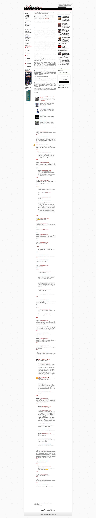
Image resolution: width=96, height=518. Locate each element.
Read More (43, 100)
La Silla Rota (50, 19)
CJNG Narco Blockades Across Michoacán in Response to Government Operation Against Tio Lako (66, 53)
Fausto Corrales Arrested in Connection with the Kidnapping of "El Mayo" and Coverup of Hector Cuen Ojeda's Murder (66, 39)
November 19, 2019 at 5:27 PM (44, 474)
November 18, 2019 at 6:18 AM (44, 234)
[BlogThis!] (35, 92)
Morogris (28, 60)
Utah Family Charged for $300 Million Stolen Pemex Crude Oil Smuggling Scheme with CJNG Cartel (65, 30)
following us (53, 510)
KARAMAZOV (29, 58)
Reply (37, 134)
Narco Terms (29, 9)
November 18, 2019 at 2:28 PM (46, 289)
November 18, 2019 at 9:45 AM (46, 271)
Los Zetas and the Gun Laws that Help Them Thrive (47, 102)
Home (25, 9)
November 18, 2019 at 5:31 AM (46, 192)
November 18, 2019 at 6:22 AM (44, 242)
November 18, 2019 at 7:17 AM (46, 197)
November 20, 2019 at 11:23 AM (46, 248)
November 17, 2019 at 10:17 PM (43, 144)
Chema (39, 377)
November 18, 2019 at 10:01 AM (46, 170)
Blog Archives (67, 14)
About (37, 9)
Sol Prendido (29, 66)
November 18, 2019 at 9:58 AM (44, 338)
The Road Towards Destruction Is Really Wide (65, 24)
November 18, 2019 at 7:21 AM (44, 265)
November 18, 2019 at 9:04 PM (46, 423)
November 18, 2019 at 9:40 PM (45, 377)
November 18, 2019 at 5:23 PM (46, 359)
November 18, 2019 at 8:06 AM (44, 320)
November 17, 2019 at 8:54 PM (44, 131)
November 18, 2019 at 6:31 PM (46, 406)
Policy (40, 9)
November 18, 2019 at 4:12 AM (46, 188)
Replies (38, 151)
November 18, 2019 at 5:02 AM (44, 229)
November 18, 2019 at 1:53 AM (44, 223)
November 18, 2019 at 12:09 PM (46, 309)
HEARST (28, 53)
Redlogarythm (29, 63)
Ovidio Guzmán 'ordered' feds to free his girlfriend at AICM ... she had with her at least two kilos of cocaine (44, 16)
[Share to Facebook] (37, 92)
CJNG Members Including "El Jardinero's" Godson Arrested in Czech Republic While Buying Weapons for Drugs (66, 61)
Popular (59, 14)
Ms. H (28, 61)
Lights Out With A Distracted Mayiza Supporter (64, 46)
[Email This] (34, 92)
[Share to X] (36, 92)
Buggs (28, 47)
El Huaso (28, 50)
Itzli (27, 55)
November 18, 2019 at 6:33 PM (44, 450)
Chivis (39, 359)
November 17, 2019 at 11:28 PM (44, 218)
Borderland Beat (47, 514)
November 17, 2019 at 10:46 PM (44, 180)
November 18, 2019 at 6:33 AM (44, 259)
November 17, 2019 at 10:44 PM (44, 162)
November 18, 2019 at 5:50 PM (46, 152)
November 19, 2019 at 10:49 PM (46, 391)
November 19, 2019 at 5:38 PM (44, 479)
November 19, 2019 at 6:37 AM (46, 433)
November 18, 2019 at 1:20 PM (46, 313)
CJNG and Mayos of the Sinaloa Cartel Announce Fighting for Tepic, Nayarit (65, 17)
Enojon (28, 52)
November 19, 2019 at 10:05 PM (46, 466)
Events (34, 9)
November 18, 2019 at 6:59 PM (46, 410)
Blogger (55, 514)
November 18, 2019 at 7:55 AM (44, 299)
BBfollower (37, 144)
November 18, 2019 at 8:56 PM (45, 363)
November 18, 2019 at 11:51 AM (44, 352)
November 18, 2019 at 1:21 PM (44, 398)
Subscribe (64, 81)
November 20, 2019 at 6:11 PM (44, 484)
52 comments (47, 18)
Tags (63, 14)
